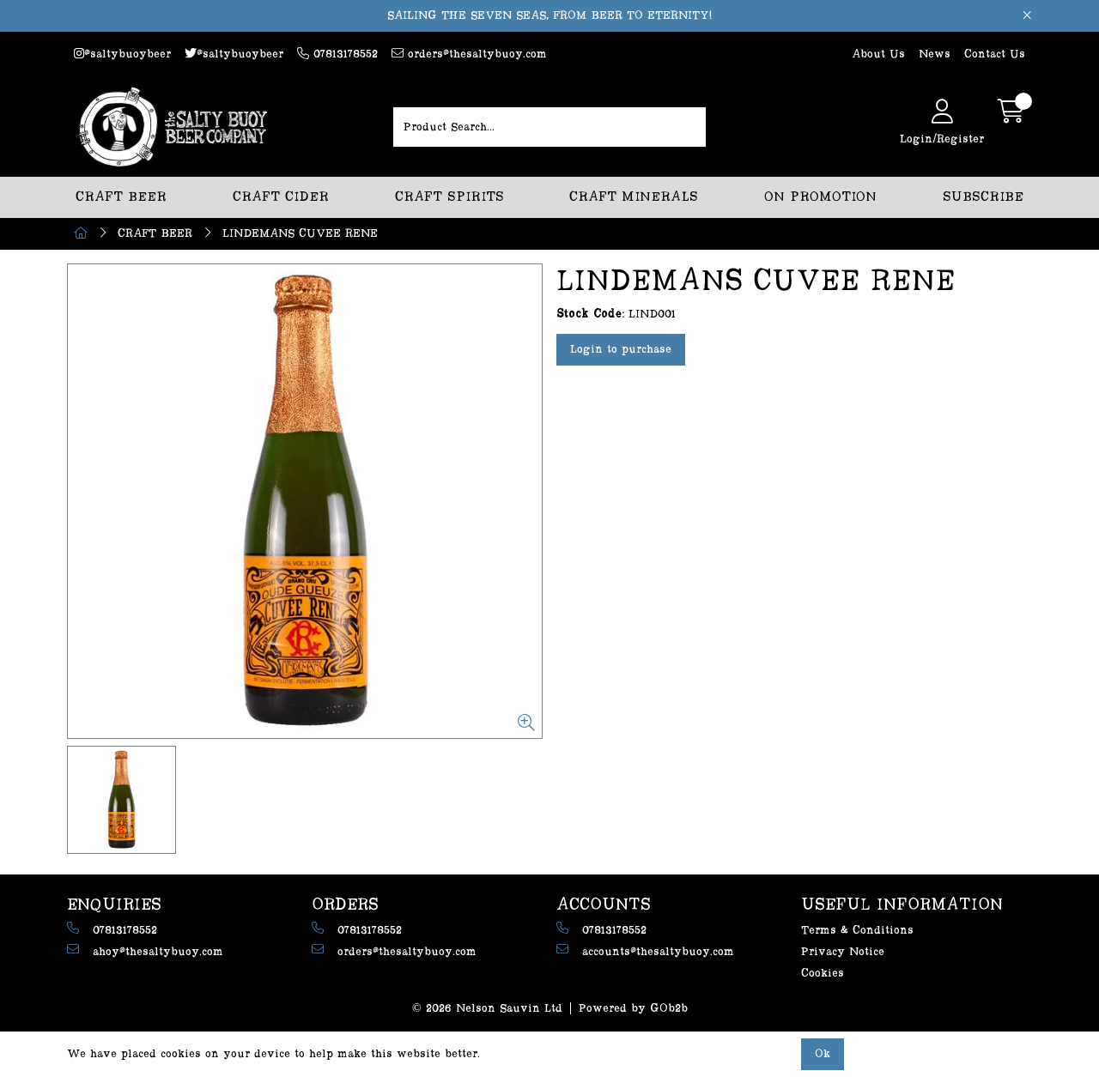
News (934, 54)
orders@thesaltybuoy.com (475, 54)
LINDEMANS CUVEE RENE (300, 233)
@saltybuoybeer (127, 54)
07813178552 (343, 54)
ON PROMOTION (820, 197)
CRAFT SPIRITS (449, 197)
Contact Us (994, 54)
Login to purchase (620, 349)
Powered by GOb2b (633, 1008)
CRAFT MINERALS (633, 197)
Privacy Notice (842, 952)
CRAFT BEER (121, 197)
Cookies (822, 973)
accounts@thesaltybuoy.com (658, 952)
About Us (878, 54)
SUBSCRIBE (983, 197)
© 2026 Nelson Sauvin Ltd (487, 1008)
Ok (822, 1054)
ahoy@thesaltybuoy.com (158, 952)
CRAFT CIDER (281, 197)
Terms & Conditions (857, 930)
